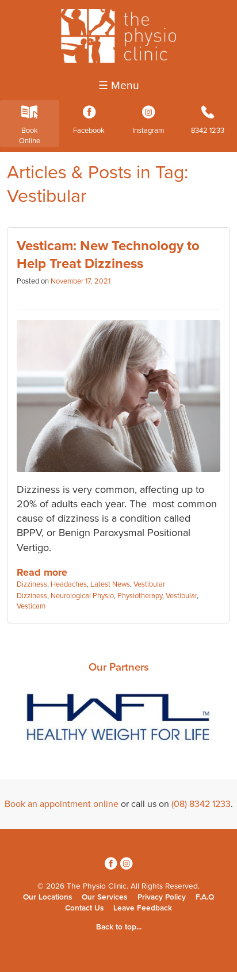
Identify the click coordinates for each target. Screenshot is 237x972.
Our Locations (47, 897)
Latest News (110, 584)
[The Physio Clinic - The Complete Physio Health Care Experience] (118, 60)
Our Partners (119, 667)
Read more (42, 572)
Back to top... (119, 927)
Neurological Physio (82, 595)
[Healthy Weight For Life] (118, 720)
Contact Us (84, 908)
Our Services (104, 897)
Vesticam (31, 606)
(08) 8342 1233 (201, 804)
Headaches (69, 584)
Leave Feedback (142, 908)
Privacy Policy (161, 897)
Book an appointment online (61, 804)
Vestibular (149, 584)
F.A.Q (205, 897)
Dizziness (32, 584)
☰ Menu (118, 86)
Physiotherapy (139, 595)
